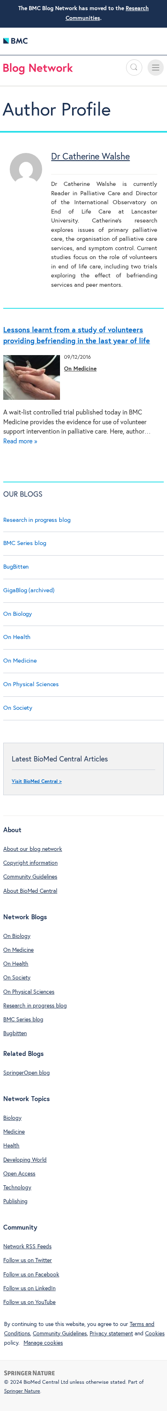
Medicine (14, 1132)
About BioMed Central (30, 891)
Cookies (155, 1334)
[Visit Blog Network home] (38, 71)
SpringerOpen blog (26, 1073)
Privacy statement (111, 1334)
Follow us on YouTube (29, 1302)
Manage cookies (43, 1343)
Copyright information (30, 863)
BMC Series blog (24, 543)
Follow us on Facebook (31, 1275)
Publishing (15, 1201)
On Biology (17, 614)
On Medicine (80, 369)
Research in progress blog (37, 520)
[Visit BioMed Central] (15, 43)
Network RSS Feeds (27, 1247)
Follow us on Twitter (27, 1260)
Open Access (19, 1174)
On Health (16, 637)
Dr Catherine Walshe (90, 157)
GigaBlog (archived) (29, 590)
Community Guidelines (30, 877)
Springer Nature (22, 1391)
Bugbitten (15, 1033)
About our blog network (32, 849)
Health (11, 1146)
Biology (12, 1118)
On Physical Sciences (31, 684)
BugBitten (16, 567)
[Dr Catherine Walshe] (26, 184)
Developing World (25, 1160)
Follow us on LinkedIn (29, 1288)
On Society (17, 708)
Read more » (20, 441)
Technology (17, 1188)
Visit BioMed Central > (37, 781)
